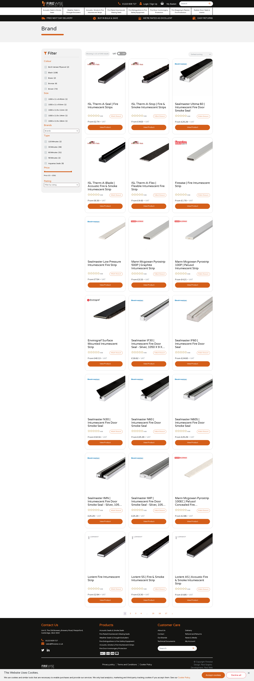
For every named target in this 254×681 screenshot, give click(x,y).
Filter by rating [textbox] (50, 185)
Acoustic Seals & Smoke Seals (52, 11)
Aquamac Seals (56, 163)
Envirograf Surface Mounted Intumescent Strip (102, 344)
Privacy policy (108, 664)
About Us (161, 630)
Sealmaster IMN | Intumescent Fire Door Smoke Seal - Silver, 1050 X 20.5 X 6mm (104, 503)
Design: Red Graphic (203, 665)
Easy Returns (205, 18)
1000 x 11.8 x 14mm (57, 116)
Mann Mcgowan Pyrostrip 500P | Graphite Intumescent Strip (148, 265)
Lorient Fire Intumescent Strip (104, 578)
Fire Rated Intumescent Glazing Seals (116, 11)
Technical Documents (166, 641)
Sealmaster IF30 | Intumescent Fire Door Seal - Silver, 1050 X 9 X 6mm (146, 345)
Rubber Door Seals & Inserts (202, 11)
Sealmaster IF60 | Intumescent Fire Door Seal (190, 344)
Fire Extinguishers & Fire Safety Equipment (138, 11)
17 (166, 613)
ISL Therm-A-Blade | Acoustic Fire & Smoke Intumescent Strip (102, 186)
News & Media (191, 638)
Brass (52, 78)
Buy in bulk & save (108, 18)
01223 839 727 (129, 4)
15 (153, 613)
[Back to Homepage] (52, 3)
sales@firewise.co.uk (54, 644)
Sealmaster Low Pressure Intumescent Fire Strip (104, 263)
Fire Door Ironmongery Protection (159, 11)
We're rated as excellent (157, 18)
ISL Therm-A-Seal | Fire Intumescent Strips (103, 105)
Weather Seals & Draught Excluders (74, 11)
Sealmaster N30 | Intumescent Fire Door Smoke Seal (102, 423)
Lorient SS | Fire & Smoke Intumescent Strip (147, 578)
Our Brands (162, 638)
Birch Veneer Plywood (58, 67)
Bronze (52, 83)
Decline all (236, 675)
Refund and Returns (193, 634)
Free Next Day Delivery (59, 18)
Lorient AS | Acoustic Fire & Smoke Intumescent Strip (191, 580)
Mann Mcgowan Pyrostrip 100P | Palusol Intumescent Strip (192, 265)
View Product (105, 127)
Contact (161, 634)
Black (53, 73)
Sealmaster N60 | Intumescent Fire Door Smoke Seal (146, 423)
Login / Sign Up (150, 4)
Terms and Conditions (127, 664)
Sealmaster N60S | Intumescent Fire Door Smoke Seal (190, 423)
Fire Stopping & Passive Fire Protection (180, 11)
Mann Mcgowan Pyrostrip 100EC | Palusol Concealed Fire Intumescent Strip (192, 503)
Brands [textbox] (48, 131)
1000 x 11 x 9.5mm (57, 105)
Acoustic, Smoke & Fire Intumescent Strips (95, 11)
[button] (168, 4)
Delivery (188, 630)
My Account (190, 641)
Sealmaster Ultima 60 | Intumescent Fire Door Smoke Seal (190, 107)
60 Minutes (55, 152)
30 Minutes (55, 147)
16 (160, 613)
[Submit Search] (209, 4)
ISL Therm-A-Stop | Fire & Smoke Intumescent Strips (148, 105)
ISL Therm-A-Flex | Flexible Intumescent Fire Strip (148, 186)
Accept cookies (213, 675)
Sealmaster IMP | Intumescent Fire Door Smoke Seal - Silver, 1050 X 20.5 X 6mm (148, 503)
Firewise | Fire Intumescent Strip (192, 184)
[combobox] (61, 131)
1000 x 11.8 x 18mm (57, 121)
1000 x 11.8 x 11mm (57, 110)
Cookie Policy (146, 664)
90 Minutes (54, 158)
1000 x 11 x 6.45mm (57, 99)
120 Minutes (55, 142)
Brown (53, 89)
